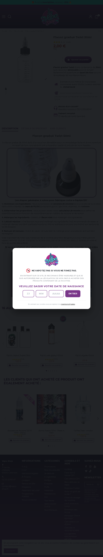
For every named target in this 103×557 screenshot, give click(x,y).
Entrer (73, 293)
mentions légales (68, 304)
